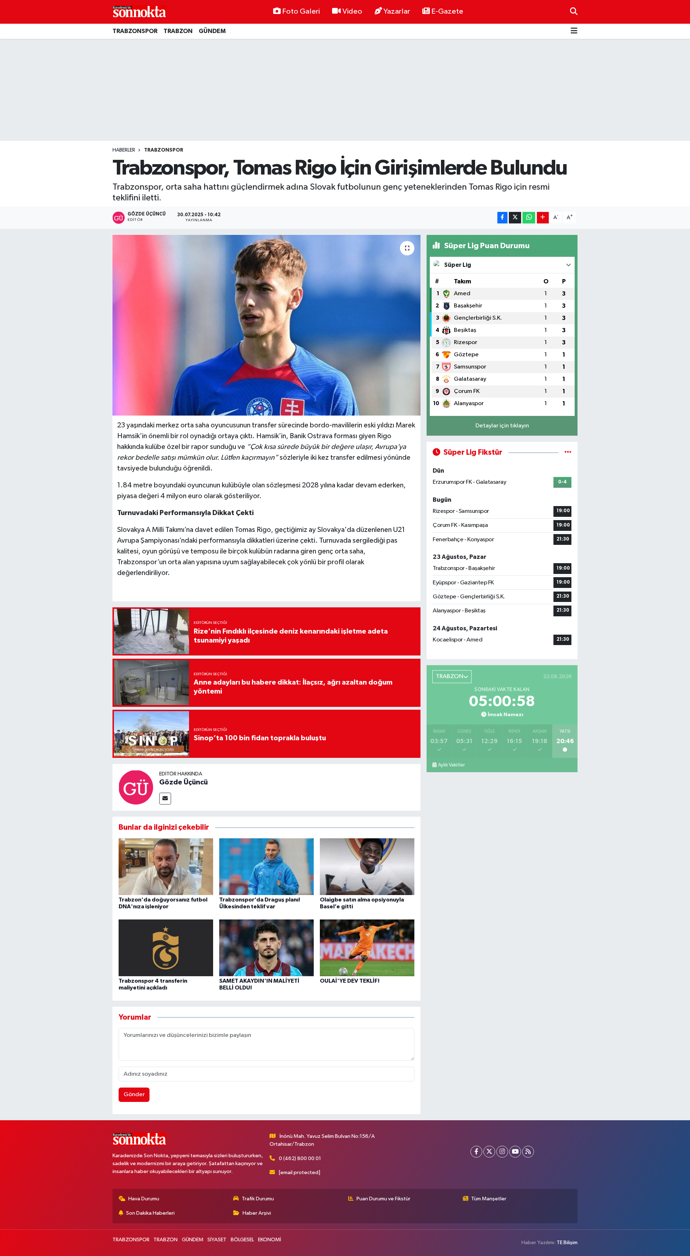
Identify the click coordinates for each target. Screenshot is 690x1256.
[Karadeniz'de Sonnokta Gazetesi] (139, 11)
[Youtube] (515, 1152)
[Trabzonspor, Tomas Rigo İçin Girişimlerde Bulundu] (266, 325)
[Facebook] (476, 1152)
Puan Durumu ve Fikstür (383, 1198)
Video (352, 11)
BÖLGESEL (242, 1239)
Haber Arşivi (257, 1213)
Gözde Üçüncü (183, 782)
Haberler (123, 150)
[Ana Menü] (574, 31)
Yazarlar (396, 11)
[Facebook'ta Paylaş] (502, 218)
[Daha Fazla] (543, 218)
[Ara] (574, 12)
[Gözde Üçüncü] (136, 787)
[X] (489, 1152)
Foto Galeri (301, 11)
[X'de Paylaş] (515, 218)
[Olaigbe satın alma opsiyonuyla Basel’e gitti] (367, 866)
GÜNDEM (212, 31)
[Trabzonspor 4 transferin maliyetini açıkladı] (166, 948)
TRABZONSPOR (134, 31)
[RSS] (528, 1152)
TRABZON (178, 31)
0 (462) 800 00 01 (300, 1158)
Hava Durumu (143, 1198)
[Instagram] (502, 1152)
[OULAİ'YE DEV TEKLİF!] (367, 948)
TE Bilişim (567, 1242)
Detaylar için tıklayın (502, 426)
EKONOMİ (269, 1239)
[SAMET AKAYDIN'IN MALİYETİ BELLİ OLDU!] (266, 948)
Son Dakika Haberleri (150, 1213)
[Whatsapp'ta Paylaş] (529, 218)
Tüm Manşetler (488, 1198)
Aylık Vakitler (451, 765)
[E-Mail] (165, 799)
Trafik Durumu (258, 1198)
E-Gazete (447, 11)
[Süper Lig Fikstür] (568, 452)
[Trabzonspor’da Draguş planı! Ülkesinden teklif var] (266, 866)
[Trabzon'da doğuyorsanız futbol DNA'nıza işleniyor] (166, 866)
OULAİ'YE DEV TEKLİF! (350, 981)
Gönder (134, 1095)
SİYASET (216, 1239)
